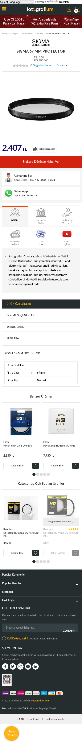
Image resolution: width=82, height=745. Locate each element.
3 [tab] (41, 474)
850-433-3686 (38, 180)
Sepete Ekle (17, 466)
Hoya (6, 442)
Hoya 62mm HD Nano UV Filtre (59, 446)
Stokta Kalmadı (57, 553)
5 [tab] (48, 474)
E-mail (51, 180)
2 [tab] (37, 474)
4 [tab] (44, 474)
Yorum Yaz (63, 65)
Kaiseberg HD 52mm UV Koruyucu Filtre (20, 534)
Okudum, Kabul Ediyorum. (32, 638)
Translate (64, 2)
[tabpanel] (21, 436)
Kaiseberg (8, 529)
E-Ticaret (29, 719)
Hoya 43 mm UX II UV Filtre (17, 446)
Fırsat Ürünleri (12, 733)
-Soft (20, 719)
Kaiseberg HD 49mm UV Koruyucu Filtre (60, 534)
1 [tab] (34, 474)
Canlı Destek (21, 180)
